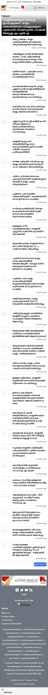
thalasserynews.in (32, 647)
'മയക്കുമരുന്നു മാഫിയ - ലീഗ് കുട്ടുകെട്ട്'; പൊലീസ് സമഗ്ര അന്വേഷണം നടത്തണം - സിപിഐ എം (27, 499)
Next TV (12, 2)
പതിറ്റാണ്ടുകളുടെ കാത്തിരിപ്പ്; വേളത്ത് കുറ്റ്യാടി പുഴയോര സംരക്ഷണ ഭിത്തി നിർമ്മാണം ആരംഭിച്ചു (27, 317)
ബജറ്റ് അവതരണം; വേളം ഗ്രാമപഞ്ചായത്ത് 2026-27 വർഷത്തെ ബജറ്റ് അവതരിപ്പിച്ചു (28, 301)
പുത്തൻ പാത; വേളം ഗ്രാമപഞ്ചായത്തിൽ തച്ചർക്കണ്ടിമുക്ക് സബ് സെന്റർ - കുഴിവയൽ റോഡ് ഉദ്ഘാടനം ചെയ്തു (29, 283)
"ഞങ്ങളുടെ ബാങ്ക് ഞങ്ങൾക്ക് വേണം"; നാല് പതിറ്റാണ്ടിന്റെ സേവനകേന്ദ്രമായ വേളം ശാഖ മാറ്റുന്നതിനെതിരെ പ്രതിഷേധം (28, 58)
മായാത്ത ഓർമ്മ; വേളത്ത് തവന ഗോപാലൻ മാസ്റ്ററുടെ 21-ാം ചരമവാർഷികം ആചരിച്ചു (28, 246)
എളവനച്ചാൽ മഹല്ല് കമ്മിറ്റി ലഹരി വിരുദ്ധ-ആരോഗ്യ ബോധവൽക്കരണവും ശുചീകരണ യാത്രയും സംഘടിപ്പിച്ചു (29, 126)
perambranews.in (10, 643)
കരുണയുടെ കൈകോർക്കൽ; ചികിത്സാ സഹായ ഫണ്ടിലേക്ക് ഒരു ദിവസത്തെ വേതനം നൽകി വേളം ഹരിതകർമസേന (29, 349)
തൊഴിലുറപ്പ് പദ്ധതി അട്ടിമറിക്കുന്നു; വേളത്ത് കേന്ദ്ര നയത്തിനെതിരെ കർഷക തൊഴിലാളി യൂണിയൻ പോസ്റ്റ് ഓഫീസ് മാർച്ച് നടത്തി (28, 418)
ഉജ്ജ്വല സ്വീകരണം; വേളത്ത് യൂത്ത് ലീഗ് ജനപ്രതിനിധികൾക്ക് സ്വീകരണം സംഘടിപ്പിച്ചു (29, 381)
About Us (6, 613)
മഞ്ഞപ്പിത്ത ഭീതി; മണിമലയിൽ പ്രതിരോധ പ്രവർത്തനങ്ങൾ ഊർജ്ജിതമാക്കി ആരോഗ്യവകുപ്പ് (29, 333)
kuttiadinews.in (32, 651)
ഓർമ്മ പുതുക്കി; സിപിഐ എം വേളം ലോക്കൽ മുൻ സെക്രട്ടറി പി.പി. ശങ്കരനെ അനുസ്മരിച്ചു (28, 164)
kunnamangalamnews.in (32, 640)
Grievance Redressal (11, 623)
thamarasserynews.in (34, 629)
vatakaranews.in (15, 651)
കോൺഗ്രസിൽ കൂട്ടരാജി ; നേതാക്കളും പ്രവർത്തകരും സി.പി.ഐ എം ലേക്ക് (27, 468)
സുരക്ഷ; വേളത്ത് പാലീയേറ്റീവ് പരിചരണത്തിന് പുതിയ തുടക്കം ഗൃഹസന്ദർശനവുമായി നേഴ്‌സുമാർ (29, 451)
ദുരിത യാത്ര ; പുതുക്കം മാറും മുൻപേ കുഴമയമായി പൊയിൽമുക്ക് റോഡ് (28, 74)
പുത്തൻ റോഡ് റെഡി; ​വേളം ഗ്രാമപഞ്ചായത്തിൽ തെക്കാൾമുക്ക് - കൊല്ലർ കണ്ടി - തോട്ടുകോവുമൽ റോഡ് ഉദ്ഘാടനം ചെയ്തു (29, 263)
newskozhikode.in (12, 654)
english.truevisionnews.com (33, 643)
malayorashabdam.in (12, 629)
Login (24, 594)
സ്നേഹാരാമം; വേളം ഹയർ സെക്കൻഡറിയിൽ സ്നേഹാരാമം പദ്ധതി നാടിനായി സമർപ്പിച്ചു (29, 366)
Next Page (39, 564)
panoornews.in (13, 633)
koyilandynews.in (11, 640)
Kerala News (27, 2)
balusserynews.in (30, 658)
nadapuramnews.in (16, 636)
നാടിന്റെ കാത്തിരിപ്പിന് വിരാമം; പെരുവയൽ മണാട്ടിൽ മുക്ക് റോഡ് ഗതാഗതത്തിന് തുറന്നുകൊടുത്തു (28, 212)
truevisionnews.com (31, 633)
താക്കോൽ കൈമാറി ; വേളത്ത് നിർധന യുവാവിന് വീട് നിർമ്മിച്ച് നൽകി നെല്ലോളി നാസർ (28, 436)
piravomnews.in (14, 647)
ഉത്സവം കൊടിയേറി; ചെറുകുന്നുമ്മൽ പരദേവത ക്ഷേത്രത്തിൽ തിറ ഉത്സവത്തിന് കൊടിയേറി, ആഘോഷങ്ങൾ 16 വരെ (28, 398)
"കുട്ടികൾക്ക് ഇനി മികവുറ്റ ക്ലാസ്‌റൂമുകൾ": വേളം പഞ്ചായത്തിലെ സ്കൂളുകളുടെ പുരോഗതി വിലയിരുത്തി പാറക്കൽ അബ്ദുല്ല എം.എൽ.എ (24, 26)
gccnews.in (14, 658)
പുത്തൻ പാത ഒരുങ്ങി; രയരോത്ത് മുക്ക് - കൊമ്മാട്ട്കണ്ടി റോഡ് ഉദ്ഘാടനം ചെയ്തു (29, 196)
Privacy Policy (8, 616)
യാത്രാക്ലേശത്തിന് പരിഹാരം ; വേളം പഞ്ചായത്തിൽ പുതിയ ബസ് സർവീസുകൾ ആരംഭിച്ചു (28, 532)
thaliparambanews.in (32, 654)
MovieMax (37, 2)
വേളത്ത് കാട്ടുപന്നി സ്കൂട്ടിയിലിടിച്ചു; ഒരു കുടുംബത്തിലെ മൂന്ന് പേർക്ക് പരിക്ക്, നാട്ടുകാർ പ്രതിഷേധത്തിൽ (28, 146)
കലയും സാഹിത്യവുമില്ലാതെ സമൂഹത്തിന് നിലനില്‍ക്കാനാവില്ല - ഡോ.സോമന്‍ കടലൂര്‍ (29, 483)
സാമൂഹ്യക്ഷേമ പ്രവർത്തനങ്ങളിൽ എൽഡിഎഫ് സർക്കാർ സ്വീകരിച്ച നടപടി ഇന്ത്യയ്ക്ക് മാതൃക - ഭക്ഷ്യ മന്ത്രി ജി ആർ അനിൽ (29, 549)
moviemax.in (33, 636)
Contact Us (7, 620)
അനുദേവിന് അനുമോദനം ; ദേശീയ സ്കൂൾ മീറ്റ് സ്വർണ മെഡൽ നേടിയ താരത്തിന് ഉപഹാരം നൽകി (27, 516)
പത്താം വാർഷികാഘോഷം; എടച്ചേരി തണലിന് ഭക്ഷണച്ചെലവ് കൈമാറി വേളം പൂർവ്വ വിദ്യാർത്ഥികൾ (29, 180)
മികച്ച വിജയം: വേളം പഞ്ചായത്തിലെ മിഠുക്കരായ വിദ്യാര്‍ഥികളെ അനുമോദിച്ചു (27, 42)
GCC (20, 2)
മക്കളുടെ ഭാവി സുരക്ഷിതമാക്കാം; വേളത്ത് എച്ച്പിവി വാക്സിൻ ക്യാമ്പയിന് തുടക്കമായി (28, 230)
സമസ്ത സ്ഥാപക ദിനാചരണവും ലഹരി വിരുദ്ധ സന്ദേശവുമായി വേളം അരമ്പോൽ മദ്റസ (29, 109)
